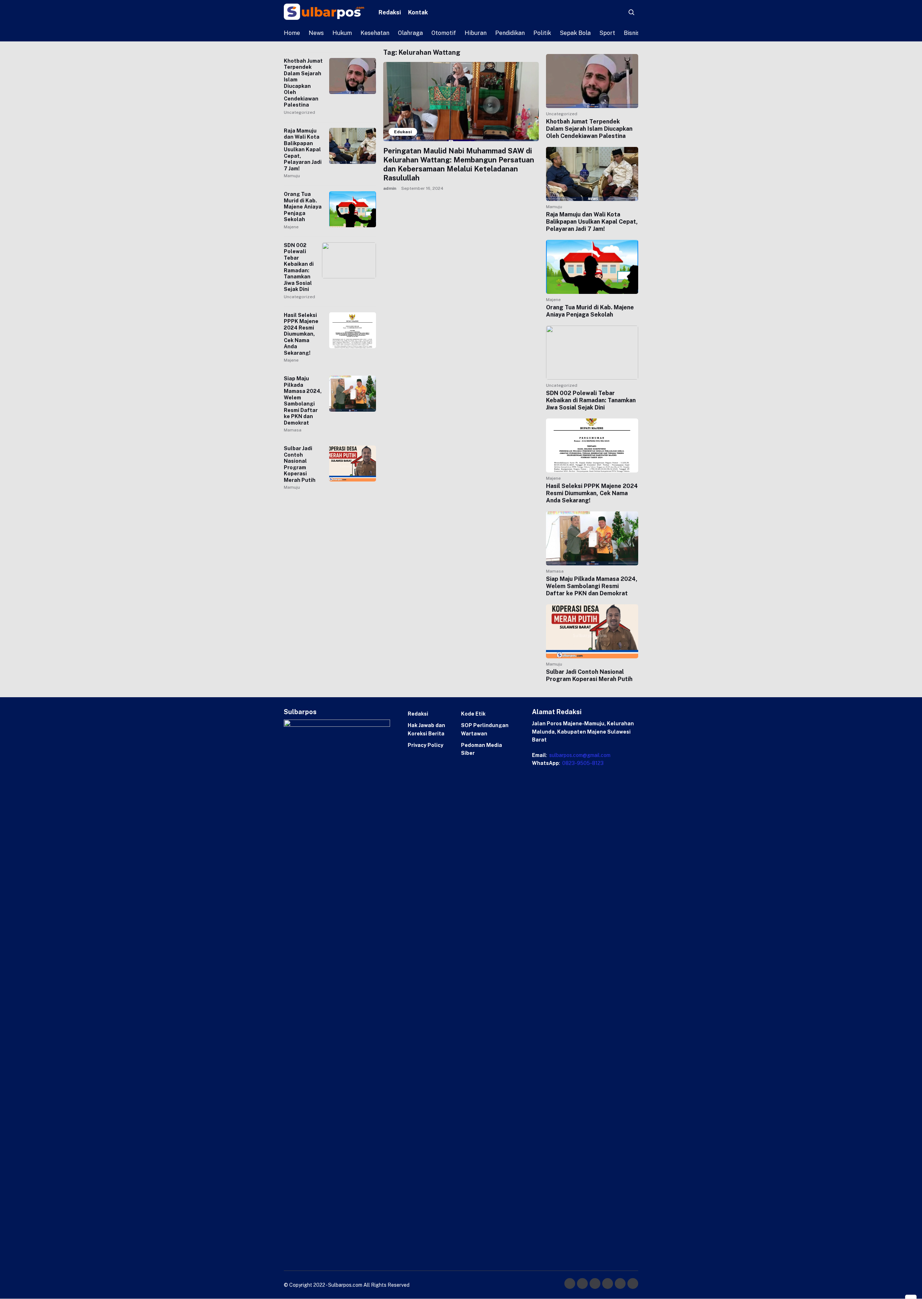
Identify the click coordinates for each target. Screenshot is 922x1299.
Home (292, 33)
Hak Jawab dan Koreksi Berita (426, 729)
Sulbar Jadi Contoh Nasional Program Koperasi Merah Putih (299, 464)
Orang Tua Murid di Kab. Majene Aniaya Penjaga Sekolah (303, 206)
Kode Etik (473, 714)
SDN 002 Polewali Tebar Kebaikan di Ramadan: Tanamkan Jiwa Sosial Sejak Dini (299, 267)
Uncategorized (299, 112)
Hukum (342, 33)
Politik (542, 33)
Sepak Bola (575, 33)
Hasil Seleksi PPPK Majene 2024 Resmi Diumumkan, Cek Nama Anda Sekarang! (301, 334)
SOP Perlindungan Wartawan (485, 729)
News (316, 33)
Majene (291, 226)
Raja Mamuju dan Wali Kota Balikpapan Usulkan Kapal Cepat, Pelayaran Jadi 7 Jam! (303, 149)
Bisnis (632, 33)
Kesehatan (375, 33)
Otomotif (443, 33)
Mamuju (292, 175)
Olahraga (410, 33)
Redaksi (390, 12)
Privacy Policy (425, 745)
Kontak (418, 12)
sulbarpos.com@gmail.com (579, 755)
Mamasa (292, 430)
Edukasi (403, 131)
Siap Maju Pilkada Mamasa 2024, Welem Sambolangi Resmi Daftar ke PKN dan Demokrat (303, 401)
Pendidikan (510, 33)
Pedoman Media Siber (481, 749)
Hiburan (476, 33)
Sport (607, 33)
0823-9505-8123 (582, 763)
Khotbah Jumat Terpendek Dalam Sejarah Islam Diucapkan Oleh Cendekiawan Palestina (303, 83)
